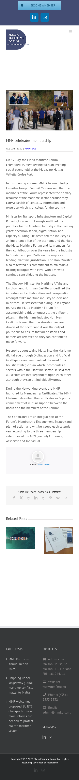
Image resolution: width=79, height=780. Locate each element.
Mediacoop (52, 762)
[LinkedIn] (44, 737)
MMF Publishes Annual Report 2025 (19, 664)
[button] (9, 540)
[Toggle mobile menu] (71, 31)
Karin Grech (44, 464)
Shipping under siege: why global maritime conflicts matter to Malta (21, 685)
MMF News (30, 148)
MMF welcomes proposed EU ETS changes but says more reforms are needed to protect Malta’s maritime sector (21, 716)
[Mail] (50, 737)
